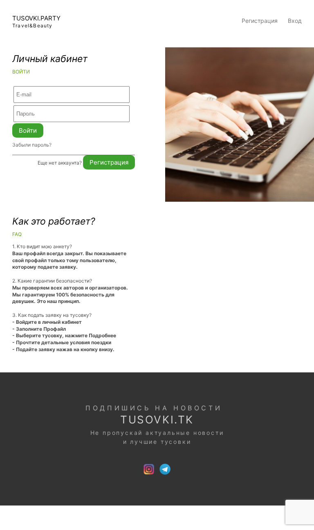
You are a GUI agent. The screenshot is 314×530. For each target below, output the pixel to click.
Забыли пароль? (32, 145)
